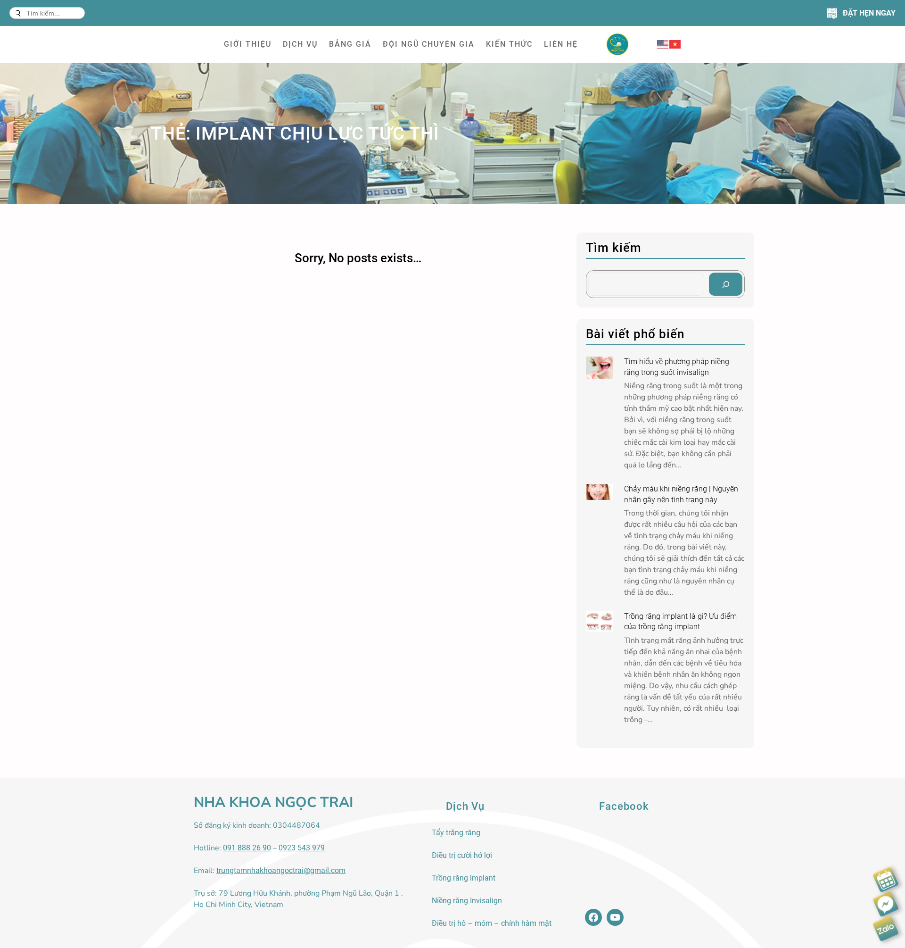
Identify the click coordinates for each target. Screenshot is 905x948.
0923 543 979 (302, 847)
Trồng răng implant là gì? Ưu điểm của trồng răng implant (680, 621)
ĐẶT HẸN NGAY (869, 12)
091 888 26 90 (247, 847)
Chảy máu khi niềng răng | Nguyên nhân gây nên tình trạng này (681, 494)
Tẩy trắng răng (456, 832)
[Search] (725, 284)
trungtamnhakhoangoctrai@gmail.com (281, 870)
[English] (663, 44)
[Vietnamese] (675, 44)
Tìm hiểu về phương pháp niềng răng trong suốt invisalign (676, 366)
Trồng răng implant (463, 877)
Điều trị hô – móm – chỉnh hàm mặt (491, 923)
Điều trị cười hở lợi (462, 855)
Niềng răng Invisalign (467, 900)
